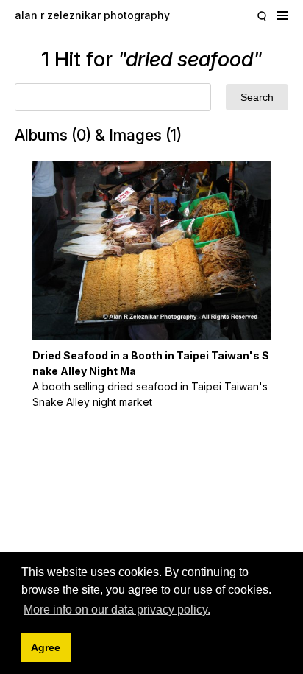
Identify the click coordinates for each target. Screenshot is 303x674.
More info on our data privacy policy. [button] (117, 609)
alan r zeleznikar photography (92, 15)
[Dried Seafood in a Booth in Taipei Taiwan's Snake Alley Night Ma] (151, 250)
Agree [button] (45, 647)
